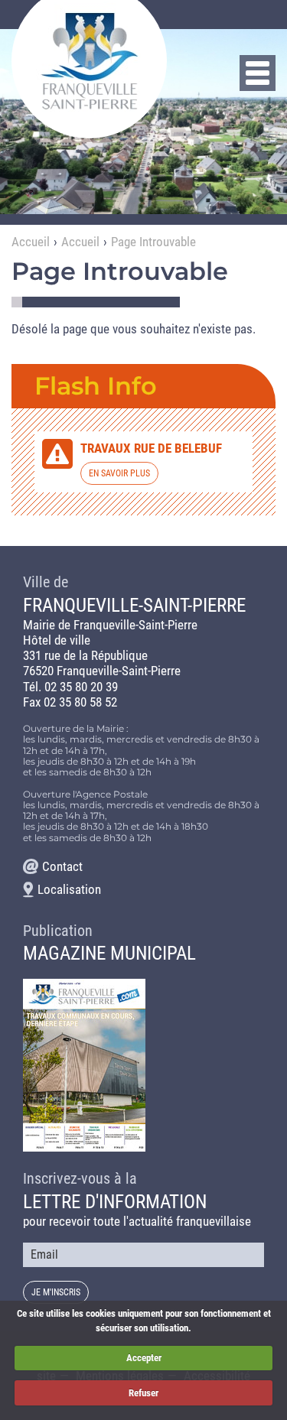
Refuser (143, 1393)
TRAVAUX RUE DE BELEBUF (151, 448)
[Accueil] (89, 61)
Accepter (143, 1357)
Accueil (30, 241)
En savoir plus (119, 473)
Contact (62, 866)
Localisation (69, 889)
